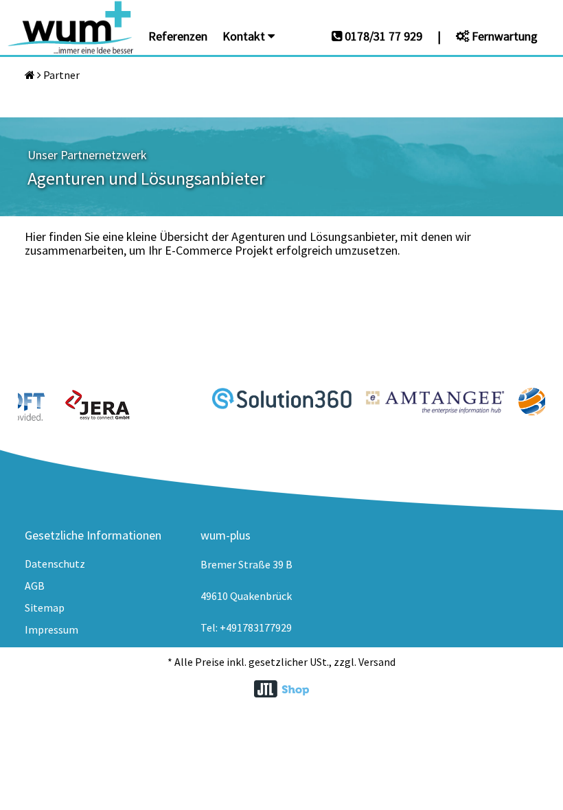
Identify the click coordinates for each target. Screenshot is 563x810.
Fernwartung (503, 36)
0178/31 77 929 (382, 36)
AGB (35, 585)
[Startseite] (30, 75)
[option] (128, 405)
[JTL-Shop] (281, 690)
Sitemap (45, 607)
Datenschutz (55, 563)
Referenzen (177, 36)
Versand (376, 662)
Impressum (51, 629)
